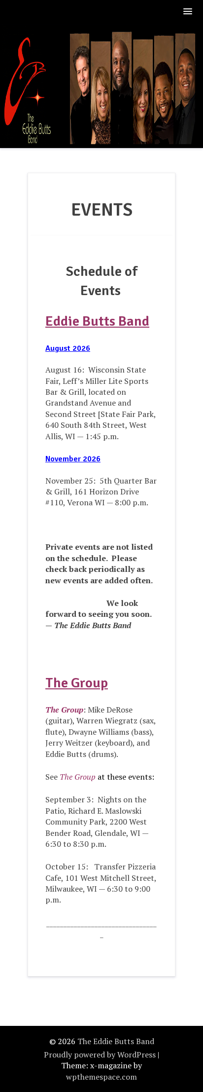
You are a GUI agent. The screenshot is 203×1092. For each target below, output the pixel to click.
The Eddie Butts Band (115, 1041)
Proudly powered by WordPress (100, 1054)
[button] (188, 12)
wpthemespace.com (101, 1076)
